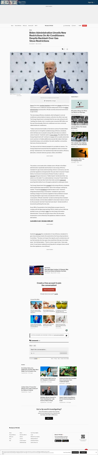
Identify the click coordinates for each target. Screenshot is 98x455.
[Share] (67, 49)
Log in (56, 294)
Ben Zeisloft (32, 43)
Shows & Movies (18, 25)
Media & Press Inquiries (35, 436)
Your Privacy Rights (34, 432)
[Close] (96, 452)
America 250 (30, 25)
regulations (44, 189)
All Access (25, 25)
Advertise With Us (23, 434)
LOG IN (80, 25)
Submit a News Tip (34, 442)
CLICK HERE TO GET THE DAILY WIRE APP (41, 221)
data (47, 211)
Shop (10, 438)
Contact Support (23, 440)
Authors (21, 436)
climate (59, 105)
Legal (32, 434)
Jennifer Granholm (45, 105)
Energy (32, 105)
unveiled (48, 185)
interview (32, 176)
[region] (49, 452)
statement (63, 180)
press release (54, 135)
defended (38, 234)
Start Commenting (49, 289)
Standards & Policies (34, 440)
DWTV (36, 25)
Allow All (83, 452)
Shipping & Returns (34, 438)
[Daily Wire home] (49, 25)
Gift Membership (23, 442)
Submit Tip (49, 418)
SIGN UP (84, 25)
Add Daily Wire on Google (51, 100)
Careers (21, 438)
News (12, 25)
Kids (10, 440)
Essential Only (75, 452)
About (21, 432)
